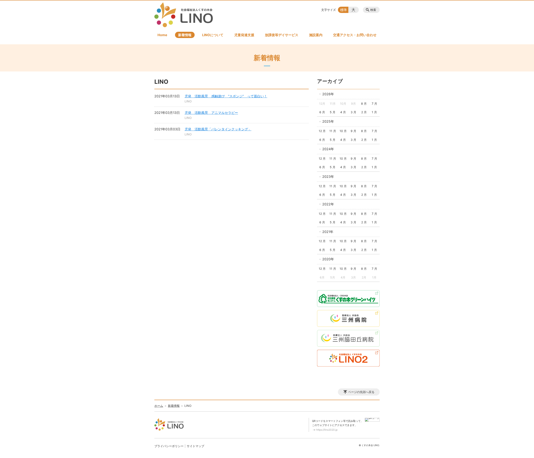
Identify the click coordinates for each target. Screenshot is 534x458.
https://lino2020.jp (327, 429)
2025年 (328, 121)
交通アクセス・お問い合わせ (355, 35)
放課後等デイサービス (281, 35)
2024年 (328, 149)
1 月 (374, 112)
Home (162, 35)
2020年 (328, 259)
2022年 (328, 204)
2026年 (328, 94)
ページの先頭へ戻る (361, 392)
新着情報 (184, 35)
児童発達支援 (244, 35)
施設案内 (315, 35)
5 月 (332, 112)
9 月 (353, 131)
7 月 (374, 103)
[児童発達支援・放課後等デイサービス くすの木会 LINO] (183, 15)
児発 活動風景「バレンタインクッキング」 (218, 129)
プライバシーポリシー (169, 446)
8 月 (364, 103)
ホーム (158, 405)
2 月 (364, 112)
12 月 (322, 131)
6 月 (322, 112)
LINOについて (212, 35)
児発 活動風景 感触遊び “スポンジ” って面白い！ (226, 96)
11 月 (332, 131)
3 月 (353, 112)
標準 (343, 10)
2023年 (328, 176)
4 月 (343, 112)
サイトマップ (195, 446)
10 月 (343, 131)
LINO (188, 101)
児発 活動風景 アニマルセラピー (211, 113)
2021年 (327, 232)
